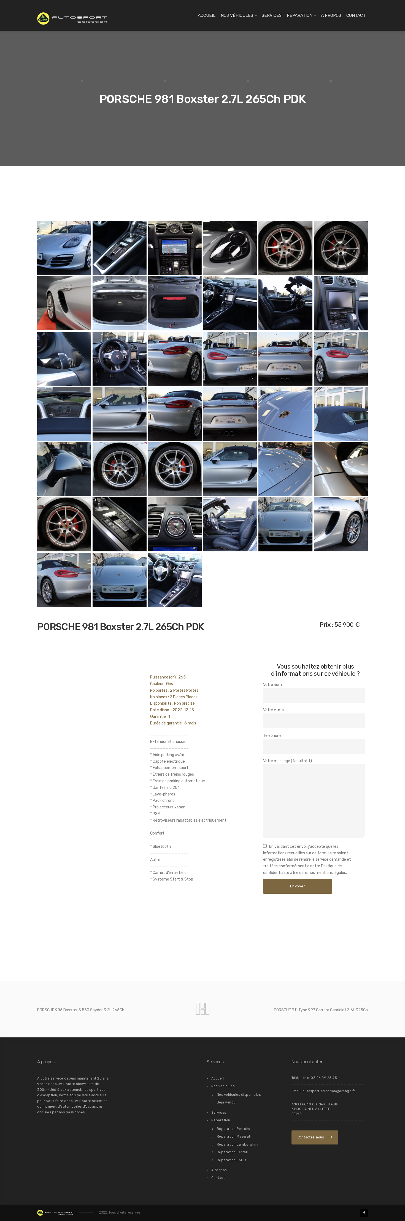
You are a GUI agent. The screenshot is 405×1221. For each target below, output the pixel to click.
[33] (120, 524)
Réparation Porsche (233, 1129)
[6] (341, 248)
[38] (64, 580)
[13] (341, 303)
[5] (285, 248)
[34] (175, 524)
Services (272, 15)
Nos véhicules (237, 15)
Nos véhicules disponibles (239, 1095)
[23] (230, 414)
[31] (341, 469)
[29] (230, 469)
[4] (230, 248)
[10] (175, 303)
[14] (64, 359)
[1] (120, 248)
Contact (356, 15)
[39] (120, 580)
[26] (64, 469)
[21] (120, 414)
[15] (120, 359)
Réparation (299, 15)
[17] (230, 359)
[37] (341, 524)
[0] (64, 248)
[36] (285, 524)
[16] (175, 359)
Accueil (206, 15)
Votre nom (272, 684)
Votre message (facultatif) (287, 761)
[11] (230, 303)
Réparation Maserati (234, 1136)
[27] (120, 469)
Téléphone (272, 735)
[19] (341, 359)
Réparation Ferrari (233, 1152)
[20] (64, 414)
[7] (64, 303)
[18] (285, 359)
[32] (64, 524)
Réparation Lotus (231, 1160)
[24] (285, 414)
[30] (285, 469)
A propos (331, 15)
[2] (175, 248)
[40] (175, 580)
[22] (175, 414)
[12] (285, 303)
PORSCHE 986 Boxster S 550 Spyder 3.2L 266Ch (80, 1010)
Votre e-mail (274, 710)
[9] (120, 303)
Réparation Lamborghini (237, 1144)
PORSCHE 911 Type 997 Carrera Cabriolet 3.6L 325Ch (321, 1010)
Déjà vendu (226, 1102)
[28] (175, 469)
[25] (341, 414)
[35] (230, 524)
